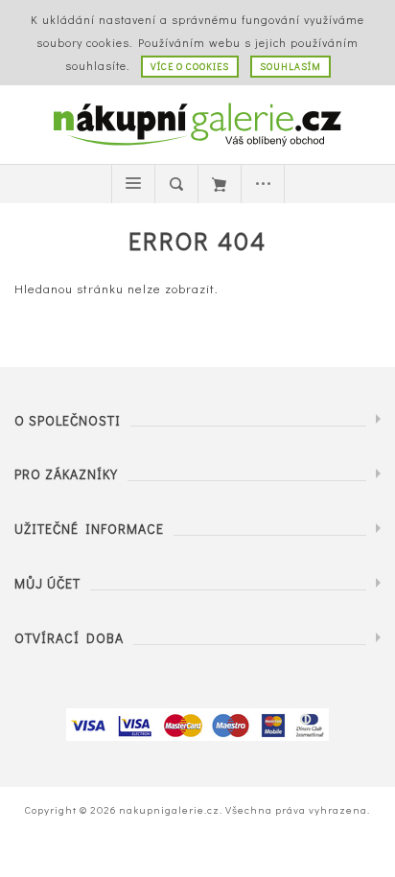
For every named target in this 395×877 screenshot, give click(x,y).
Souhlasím (290, 66)
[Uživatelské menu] (263, 184)
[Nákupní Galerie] (197, 122)
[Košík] (219, 184)
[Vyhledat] (176, 184)
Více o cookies (190, 66)
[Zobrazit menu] (133, 184)
